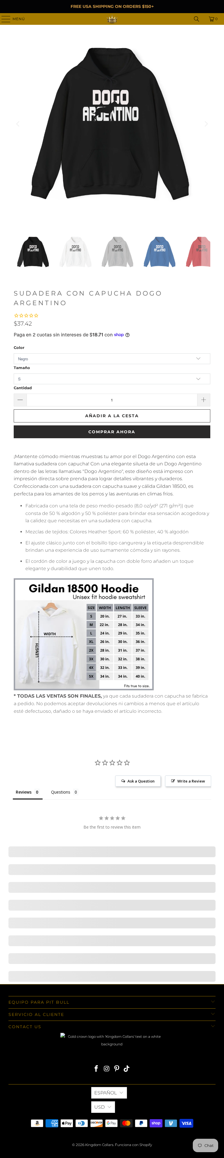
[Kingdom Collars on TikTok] (127, 1069)
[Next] (206, 124)
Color (19, 347)
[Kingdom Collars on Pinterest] (117, 1069)
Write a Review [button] (191, 781)
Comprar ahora (111, 431)
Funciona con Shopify (133, 1145)
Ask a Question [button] (141, 781)
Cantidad (23, 387)
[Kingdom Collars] (112, 19)
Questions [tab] (60, 792)
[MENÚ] (3, 19)
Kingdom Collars (99, 1145)
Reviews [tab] (24, 792)
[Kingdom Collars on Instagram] (106, 1069)
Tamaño (22, 367)
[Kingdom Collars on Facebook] (96, 1069)
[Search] (196, 19)
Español (105, 1093)
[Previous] (18, 124)
